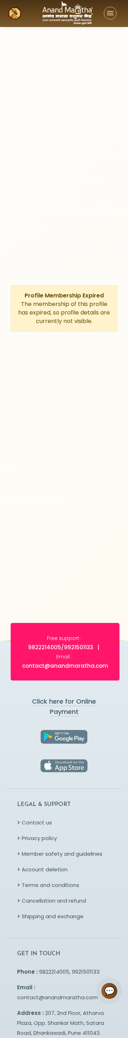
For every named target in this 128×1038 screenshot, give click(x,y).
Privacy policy (37, 838)
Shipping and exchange (50, 916)
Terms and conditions (48, 885)
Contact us (34, 822)
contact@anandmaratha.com (57, 997)
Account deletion (42, 869)
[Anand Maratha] (55, 13)
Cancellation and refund (51, 900)
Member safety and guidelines (59, 853)
